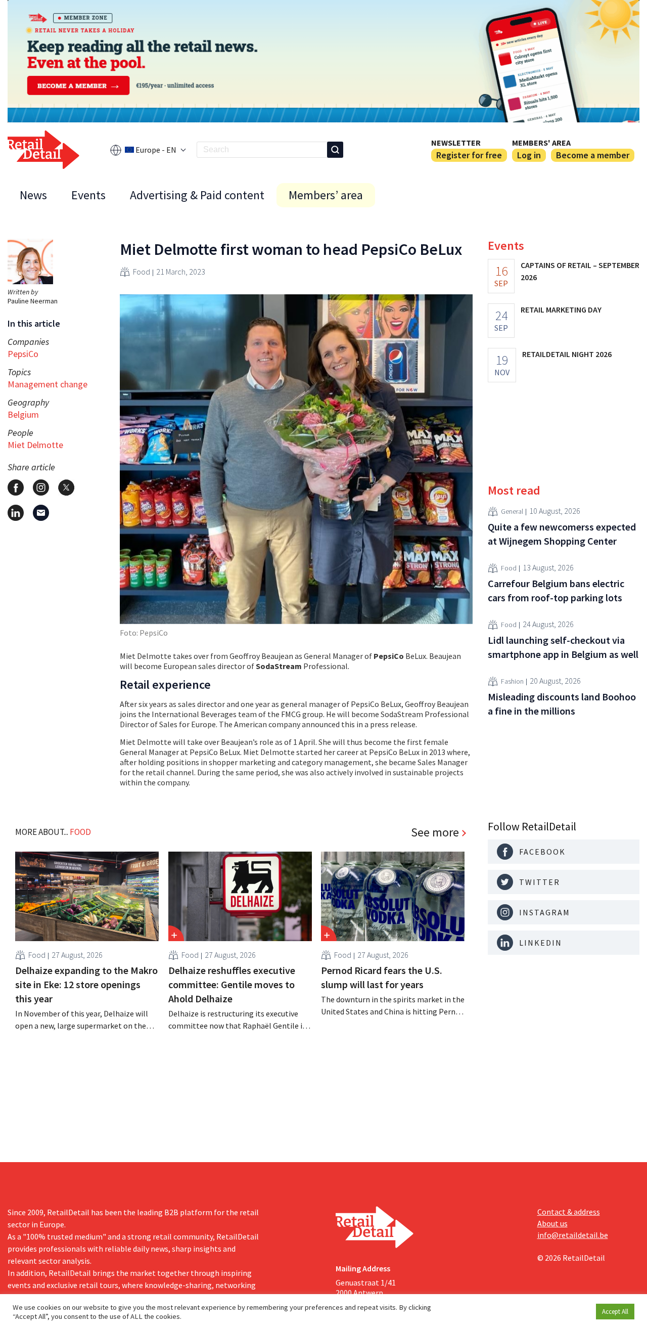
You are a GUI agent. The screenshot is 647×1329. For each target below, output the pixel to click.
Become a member (592, 155)
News (33, 195)
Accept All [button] (615, 1311)
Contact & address (568, 1212)
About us (552, 1223)
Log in (529, 155)
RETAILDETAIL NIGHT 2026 (567, 354)
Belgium (23, 414)
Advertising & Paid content (197, 195)
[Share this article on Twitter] (66, 487)
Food (141, 272)
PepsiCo (23, 354)
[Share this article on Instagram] (41, 487)
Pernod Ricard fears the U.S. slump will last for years (381, 977)
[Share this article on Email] (41, 513)
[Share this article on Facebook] (16, 487)
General (512, 511)
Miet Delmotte (35, 445)
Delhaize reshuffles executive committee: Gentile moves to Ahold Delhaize (231, 984)
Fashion (512, 681)
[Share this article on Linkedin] (16, 513)
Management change (47, 384)
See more (435, 832)
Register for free (469, 155)
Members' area (541, 143)
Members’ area (326, 195)
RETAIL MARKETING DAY (561, 309)
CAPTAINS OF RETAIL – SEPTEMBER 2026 (580, 271)
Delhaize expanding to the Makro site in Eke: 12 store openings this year (86, 984)
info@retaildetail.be (572, 1235)
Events (88, 195)
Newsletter (456, 143)
